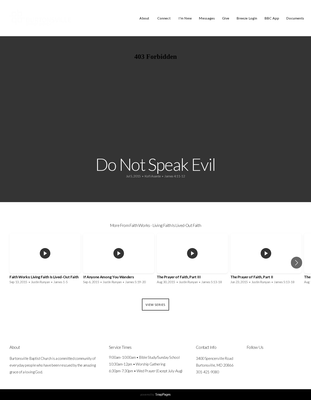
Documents (295, 18)
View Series (155, 304)
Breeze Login (247, 18)
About (144, 18)
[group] (45, 260)
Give (226, 18)
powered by (155, 394)
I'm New (185, 18)
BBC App (271, 18)
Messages (207, 18)
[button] (296, 262)
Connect (164, 18)
